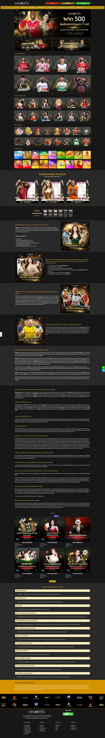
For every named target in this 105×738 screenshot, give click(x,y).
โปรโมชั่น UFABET (40, 7)
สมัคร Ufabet (32, 7)
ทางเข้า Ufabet (24, 7)
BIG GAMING (42, 731)
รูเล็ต (57, 729)
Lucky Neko (73, 725)
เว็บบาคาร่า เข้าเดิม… (78, 573)
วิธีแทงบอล (26, 733)
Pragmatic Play (43, 728)
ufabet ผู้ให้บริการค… (77, 542)
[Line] (103, 367)
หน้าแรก (17, 7)
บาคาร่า (57, 726)
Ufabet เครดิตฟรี (51, 7)
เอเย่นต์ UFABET (61, 7)
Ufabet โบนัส (26, 729)
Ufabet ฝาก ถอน (80, 7)
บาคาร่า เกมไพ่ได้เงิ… (27, 573)
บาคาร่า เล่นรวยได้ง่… (52, 573)
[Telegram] (103, 370)
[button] (1, 334)
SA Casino (42, 725)
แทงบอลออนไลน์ (27, 732)
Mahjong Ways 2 (74, 728)
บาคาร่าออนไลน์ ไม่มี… (52, 542)
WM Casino (42, 729)
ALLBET (41, 726)
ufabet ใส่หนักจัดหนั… (27, 542)
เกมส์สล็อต (58, 725)
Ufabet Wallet (70, 7)
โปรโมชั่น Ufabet (27, 728)
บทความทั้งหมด (52, 581)
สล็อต (57, 728)
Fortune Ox (73, 729)
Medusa (72, 726)
